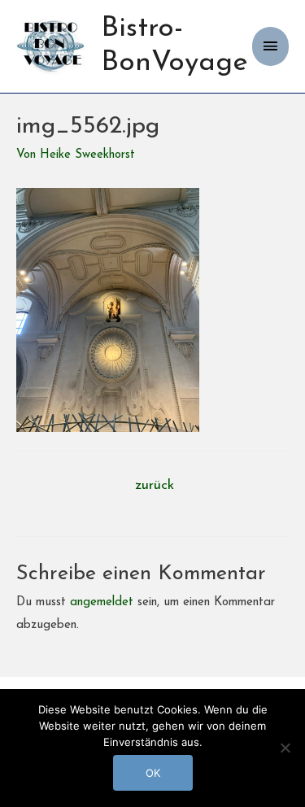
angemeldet (101, 602)
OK (153, 772)
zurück (154, 485)
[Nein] (285, 747)
